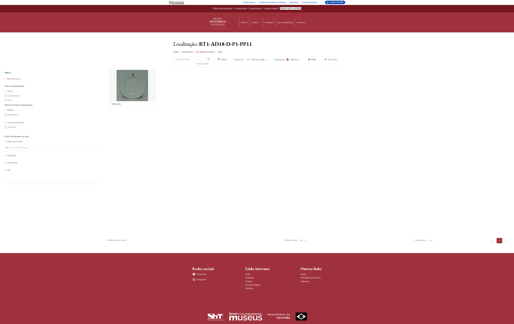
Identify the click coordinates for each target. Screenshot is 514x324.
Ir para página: (420, 240)
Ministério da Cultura (311, 277)
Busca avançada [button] (203, 64)
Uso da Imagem (285, 22)
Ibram (303, 274)
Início (244, 22)
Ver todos (8, 100)
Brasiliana (294, 2)
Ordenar (236, 60)
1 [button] (499, 240)
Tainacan (305, 281)
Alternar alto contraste (290, 8)
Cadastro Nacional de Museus (272, 2)
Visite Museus (249, 2)
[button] (492, 240)
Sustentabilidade (309, 2)
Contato (301, 22)
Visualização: (280, 60)
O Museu (269, 22)
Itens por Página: (291, 240)
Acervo (255, 22)
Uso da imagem (253, 285)
